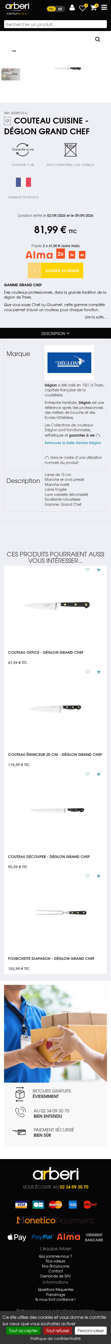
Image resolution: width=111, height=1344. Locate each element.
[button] (72, 7)
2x (61, 253)
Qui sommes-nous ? (55, 1256)
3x (72, 254)
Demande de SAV (55, 1276)
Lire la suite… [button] (96, 317)
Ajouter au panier (62, 270)
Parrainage (55, 1294)
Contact (55, 1271)
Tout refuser (57, 1330)
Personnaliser (91, 1330)
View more (55, 655)
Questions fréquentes (55, 1289)
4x (82, 254)
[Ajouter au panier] (96, 570)
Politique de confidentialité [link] (55, 1338)
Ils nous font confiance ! (55, 1299)
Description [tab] (53, 333)
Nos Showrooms (55, 1266)
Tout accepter (23, 1330)
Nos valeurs (55, 1261)
